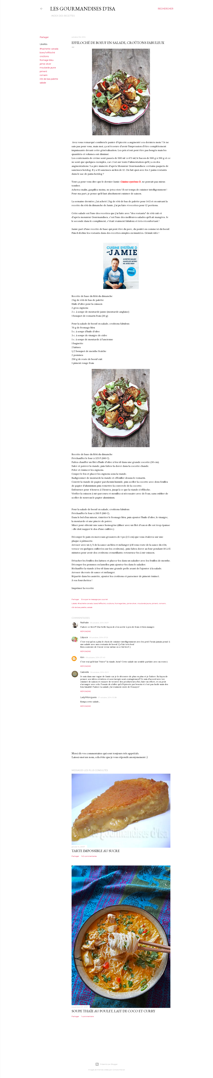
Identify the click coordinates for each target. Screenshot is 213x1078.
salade (43, 82)
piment (43, 71)
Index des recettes (63, 15)
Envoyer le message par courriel (94, 599)
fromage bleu (46, 60)
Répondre (85, 631)
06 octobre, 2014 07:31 (98, 637)
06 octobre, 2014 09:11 (99, 672)
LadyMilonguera (88, 697)
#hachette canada (49, 49)
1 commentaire (87, 1016)
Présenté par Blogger (109, 1064)
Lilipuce (84, 637)
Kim (82, 657)
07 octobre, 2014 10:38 (107, 697)
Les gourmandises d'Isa (82, 8)
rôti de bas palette (49, 79)
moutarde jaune (48, 67)
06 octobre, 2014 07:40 (95, 657)
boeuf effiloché (47, 52)
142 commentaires (89, 856)
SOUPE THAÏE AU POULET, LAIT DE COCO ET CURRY (113, 1011)
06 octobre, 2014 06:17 (99, 623)
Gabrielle (84, 672)
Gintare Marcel (118, 1070)
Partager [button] (44, 37)
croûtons (44, 56)
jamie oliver (45, 64)
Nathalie (84, 622)
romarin (44, 75)
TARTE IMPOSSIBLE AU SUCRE (96, 851)
